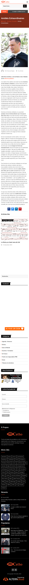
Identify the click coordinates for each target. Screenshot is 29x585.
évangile (21, 484)
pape (10, 478)
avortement (20, 456)
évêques (4, 487)
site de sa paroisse (9, 78)
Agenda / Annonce (7, 341)
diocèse (3, 466)
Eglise (8, 466)
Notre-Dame (5, 478)
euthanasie (4, 469)
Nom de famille (5, 404)
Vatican (3, 484)
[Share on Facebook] (8, 210)
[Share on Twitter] (12, 210)
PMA (3, 481)
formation (23, 469)
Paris (23, 478)
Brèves (4, 344)
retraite (19, 481)
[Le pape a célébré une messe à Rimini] (5, 507)
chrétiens (22, 459)
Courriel (4, 394)
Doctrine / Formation (7, 350)
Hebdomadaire (6, 412)
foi (18, 469)
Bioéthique (4, 459)
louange (21, 472)
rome (23, 481)
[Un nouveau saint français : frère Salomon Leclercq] (5, 541)
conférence (20, 462)
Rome (3, 360)
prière (7, 481)
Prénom (4, 399)
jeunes (12, 472)
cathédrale (11, 459)
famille (10, 469)
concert (14, 462)
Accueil (4, 21)
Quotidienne (6, 410)
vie (17, 484)
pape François (17, 478)
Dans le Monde (6, 347)
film (15, 469)
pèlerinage (12, 481)
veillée (8, 484)
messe (7, 475)
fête (8, 472)
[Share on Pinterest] (20, 210)
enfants (13, 466)
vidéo (13, 484)
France (3, 472)
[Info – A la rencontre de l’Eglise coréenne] (5, 550)
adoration (4, 456)
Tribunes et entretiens (8, 363)
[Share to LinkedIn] (16, 210)
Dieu (26, 462)
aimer (9, 456)
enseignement (20, 466)
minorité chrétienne (15, 475)
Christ (16, 459)
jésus (16, 472)
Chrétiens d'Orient (6, 462)
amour (14, 456)
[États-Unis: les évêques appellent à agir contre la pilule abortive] (5, 516)
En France (4, 353)
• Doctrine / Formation (12, 21)
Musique (24, 475)
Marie (3, 475)
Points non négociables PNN (9, 357)
